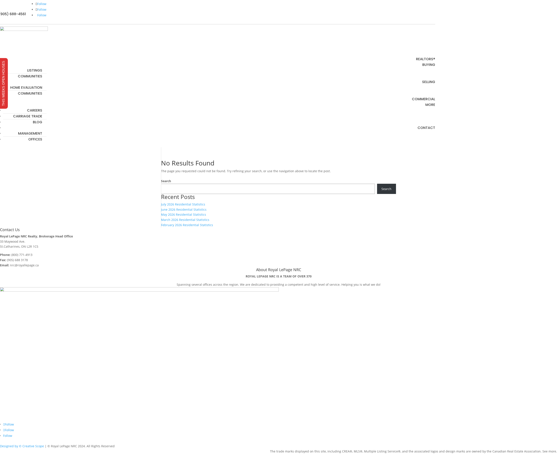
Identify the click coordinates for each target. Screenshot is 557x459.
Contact (426, 127)
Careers (34, 110)
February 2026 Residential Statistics (187, 225)
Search (166, 181)
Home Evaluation (26, 87)
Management (30, 133)
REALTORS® (425, 59)
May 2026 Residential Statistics (183, 214)
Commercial (423, 99)
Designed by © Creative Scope (22, 446)
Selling (428, 81)
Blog (37, 122)
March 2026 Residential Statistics (185, 220)
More (430, 104)
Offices (35, 139)
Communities (30, 76)
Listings (34, 70)
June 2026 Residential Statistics (183, 209)
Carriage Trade (27, 116)
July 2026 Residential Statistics (183, 204)
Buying (428, 64)
